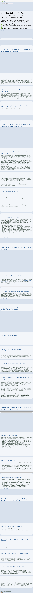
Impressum (2, 591)
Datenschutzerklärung (7, 591)
